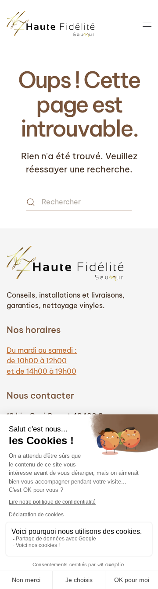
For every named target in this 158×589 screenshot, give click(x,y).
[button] (147, 24)
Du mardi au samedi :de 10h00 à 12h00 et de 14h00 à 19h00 (42, 360)
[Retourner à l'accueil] (50, 24)
